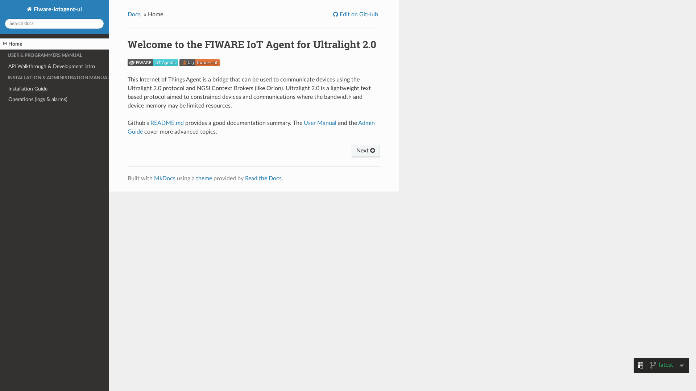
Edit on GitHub (358, 14)
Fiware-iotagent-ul (57, 9)
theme (204, 178)
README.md (167, 123)
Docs (134, 14)
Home (15, 44)
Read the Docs (263, 178)
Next (363, 151)
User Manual (320, 123)
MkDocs (164, 178)
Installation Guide (27, 89)
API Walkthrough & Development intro (51, 66)
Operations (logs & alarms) (37, 99)
